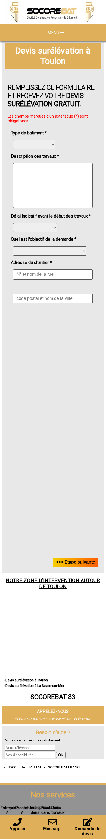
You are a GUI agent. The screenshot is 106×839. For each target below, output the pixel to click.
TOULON (57, 586)
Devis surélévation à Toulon (53, 55)
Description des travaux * (35, 156)
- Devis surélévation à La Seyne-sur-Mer (34, 685)
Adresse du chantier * (31, 262)
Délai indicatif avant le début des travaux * (51, 216)
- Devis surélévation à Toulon (26, 680)
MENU (53, 32)
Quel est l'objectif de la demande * (43, 239)
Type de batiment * (29, 133)
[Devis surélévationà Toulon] (53, 12)
